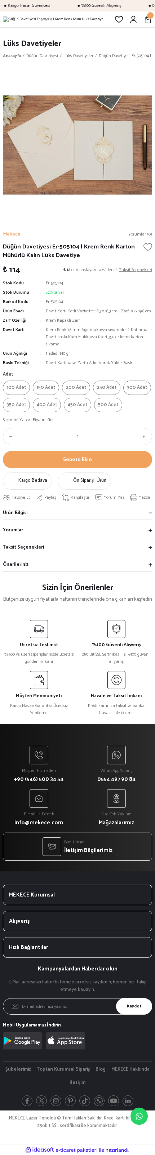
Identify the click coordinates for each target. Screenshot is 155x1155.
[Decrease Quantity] (9, 436)
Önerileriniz (15, 564)
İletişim (77, 1082)
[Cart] (147, 19)
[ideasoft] (39, 1150)
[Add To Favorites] (147, 247)
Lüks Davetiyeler (32, 43)
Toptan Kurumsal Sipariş (63, 1069)
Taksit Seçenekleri (23, 547)
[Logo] (53, 19)
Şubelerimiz (18, 1069)
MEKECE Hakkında (130, 1069)
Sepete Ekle (77, 459)
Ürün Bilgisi (15, 513)
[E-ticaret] (77, 1150)
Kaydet (134, 1006)
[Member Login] (133, 19)
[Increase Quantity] (145, 436)
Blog (101, 1069)
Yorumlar (13, 530)
